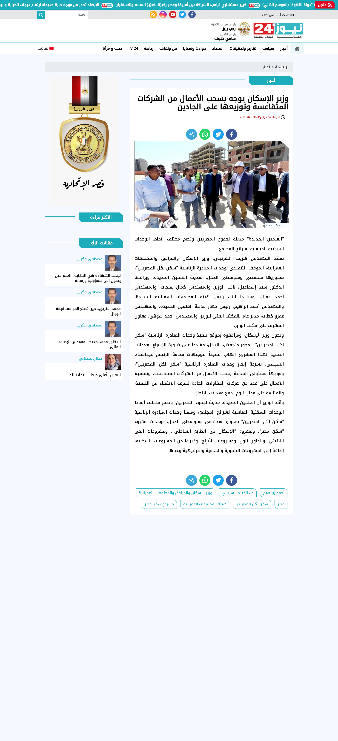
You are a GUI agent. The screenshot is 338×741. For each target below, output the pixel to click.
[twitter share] (218, 134)
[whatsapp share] (204, 134)
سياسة (268, 48)
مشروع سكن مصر (159, 504)
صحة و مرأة (112, 48)
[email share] (191, 134)
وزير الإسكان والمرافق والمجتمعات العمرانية (175, 492)
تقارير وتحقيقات (242, 48)
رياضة (148, 48)
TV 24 (133, 48)
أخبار (284, 48)
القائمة (43, 48)
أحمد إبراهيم (273, 492)
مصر (281, 504)
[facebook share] (231, 134)
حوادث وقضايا (194, 48)
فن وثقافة (168, 48)
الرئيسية (282, 67)
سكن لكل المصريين (252, 504)
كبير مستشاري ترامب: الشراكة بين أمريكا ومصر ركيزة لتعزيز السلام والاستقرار (194, 4)
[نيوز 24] (278, 31)
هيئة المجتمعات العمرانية (204, 504)
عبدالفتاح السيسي (238, 492)
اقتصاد (217, 48)
